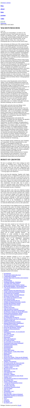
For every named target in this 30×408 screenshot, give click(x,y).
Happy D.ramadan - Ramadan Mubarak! (14, 294)
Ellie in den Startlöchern (10, 338)
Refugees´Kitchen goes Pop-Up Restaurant (15, 319)
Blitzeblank (7, 354)
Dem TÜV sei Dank (9, 334)
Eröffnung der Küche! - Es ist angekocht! (14, 331)
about (2, 9)
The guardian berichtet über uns (12, 300)
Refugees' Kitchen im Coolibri (11, 365)
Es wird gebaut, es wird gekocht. (12, 341)
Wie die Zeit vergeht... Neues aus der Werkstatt (16, 357)
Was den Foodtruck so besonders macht (14, 326)
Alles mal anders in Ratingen (11, 309)
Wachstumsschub (8, 346)
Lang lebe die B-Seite (9, 299)
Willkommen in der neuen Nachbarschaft (14, 310)
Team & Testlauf (8, 388)
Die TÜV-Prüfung (8, 336)
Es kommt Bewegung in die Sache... (13, 364)
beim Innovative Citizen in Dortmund (13, 394)
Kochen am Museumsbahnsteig (12, 329)
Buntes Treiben (8, 353)
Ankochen (6, 400)
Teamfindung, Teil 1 (9, 391)
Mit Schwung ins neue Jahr (11, 368)
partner (3, 15)
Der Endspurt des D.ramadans (11, 293)
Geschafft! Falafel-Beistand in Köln (13, 314)
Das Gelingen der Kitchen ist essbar (13, 297)
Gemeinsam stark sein (9, 320)
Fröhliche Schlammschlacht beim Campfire (15, 302)
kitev (2, 12)
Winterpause (7, 370)
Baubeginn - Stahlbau (9, 374)
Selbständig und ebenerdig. (11, 344)
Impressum (3, 23)
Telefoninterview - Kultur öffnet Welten (14, 351)
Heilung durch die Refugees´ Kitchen (13, 313)
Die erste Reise (7, 392)
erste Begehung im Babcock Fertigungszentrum (16, 378)
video (2, 18)
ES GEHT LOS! (8, 402)
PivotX (19, 405)
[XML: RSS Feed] (1, 21)
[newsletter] (4, 21)
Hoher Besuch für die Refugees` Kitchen (14, 285)
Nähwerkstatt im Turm (9, 371)
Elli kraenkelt (7, 348)
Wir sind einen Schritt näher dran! (12, 275)
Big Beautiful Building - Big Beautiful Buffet (15, 286)
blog (2, 6)
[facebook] (3, 21)
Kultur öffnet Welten (9, 350)
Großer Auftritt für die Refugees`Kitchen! (14, 292)
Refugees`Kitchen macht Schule (12, 304)
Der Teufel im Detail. (9, 340)
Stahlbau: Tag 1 (8, 377)
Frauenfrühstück (8, 280)
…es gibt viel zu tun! (9, 384)
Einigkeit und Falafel (9, 307)
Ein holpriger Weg (8, 380)
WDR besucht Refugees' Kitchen (12, 321)
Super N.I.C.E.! (8, 306)
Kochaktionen (7, 273)
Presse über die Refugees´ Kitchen (12, 327)
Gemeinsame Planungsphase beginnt (13, 382)
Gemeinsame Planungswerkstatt (12, 387)
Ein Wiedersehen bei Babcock (11, 317)
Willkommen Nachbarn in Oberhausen (13, 395)
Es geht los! (7, 401)
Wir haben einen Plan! (9, 385)
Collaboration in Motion (10, 276)
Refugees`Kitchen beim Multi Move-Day (14, 290)
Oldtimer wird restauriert (10, 361)
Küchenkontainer (8, 397)
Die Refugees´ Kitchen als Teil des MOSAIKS (16, 312)
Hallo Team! (7, 390)
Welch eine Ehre (8, 356)
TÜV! (5, 398)
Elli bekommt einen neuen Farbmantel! (13, 343)
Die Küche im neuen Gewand (11, 296)
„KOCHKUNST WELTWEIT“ (12, 283)
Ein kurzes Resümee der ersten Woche (13, 375)
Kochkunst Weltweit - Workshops (12, 282)
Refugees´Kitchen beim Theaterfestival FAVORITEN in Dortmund (14, 324)
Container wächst (8, 367)
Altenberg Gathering (9, 316)
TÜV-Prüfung (7, 333)
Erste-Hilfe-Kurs (8, 373)
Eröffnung (6, 330)
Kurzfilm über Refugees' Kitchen (12, 303)
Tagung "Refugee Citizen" (10, 381)
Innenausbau (7, 337)
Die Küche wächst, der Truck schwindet (14, 363)
